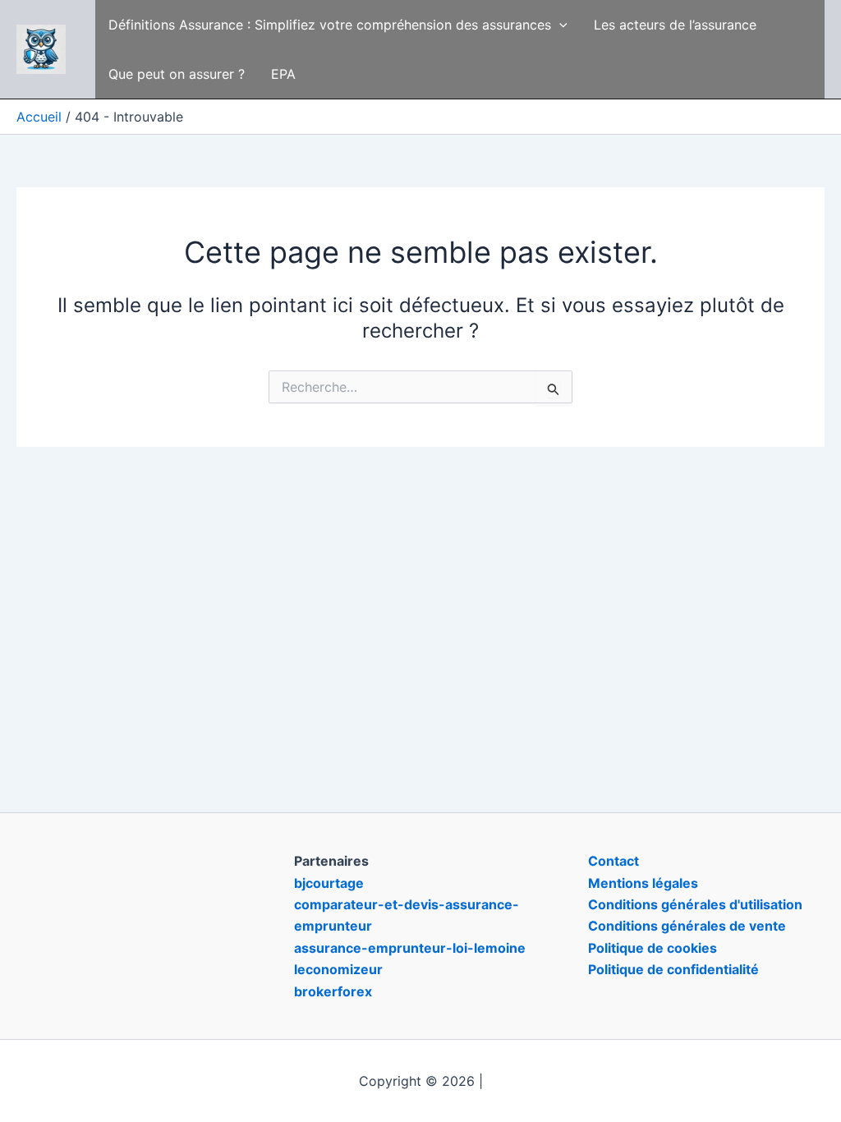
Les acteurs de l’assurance (675, 24)
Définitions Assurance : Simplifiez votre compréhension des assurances (329, 24)
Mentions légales (643, 883)
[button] (559, 24)
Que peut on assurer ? (176, 74)
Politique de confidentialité (673, 969)
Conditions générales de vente (687, 925)
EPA (283, 74)
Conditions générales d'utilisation (695, 904)
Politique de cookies (652, 948)
